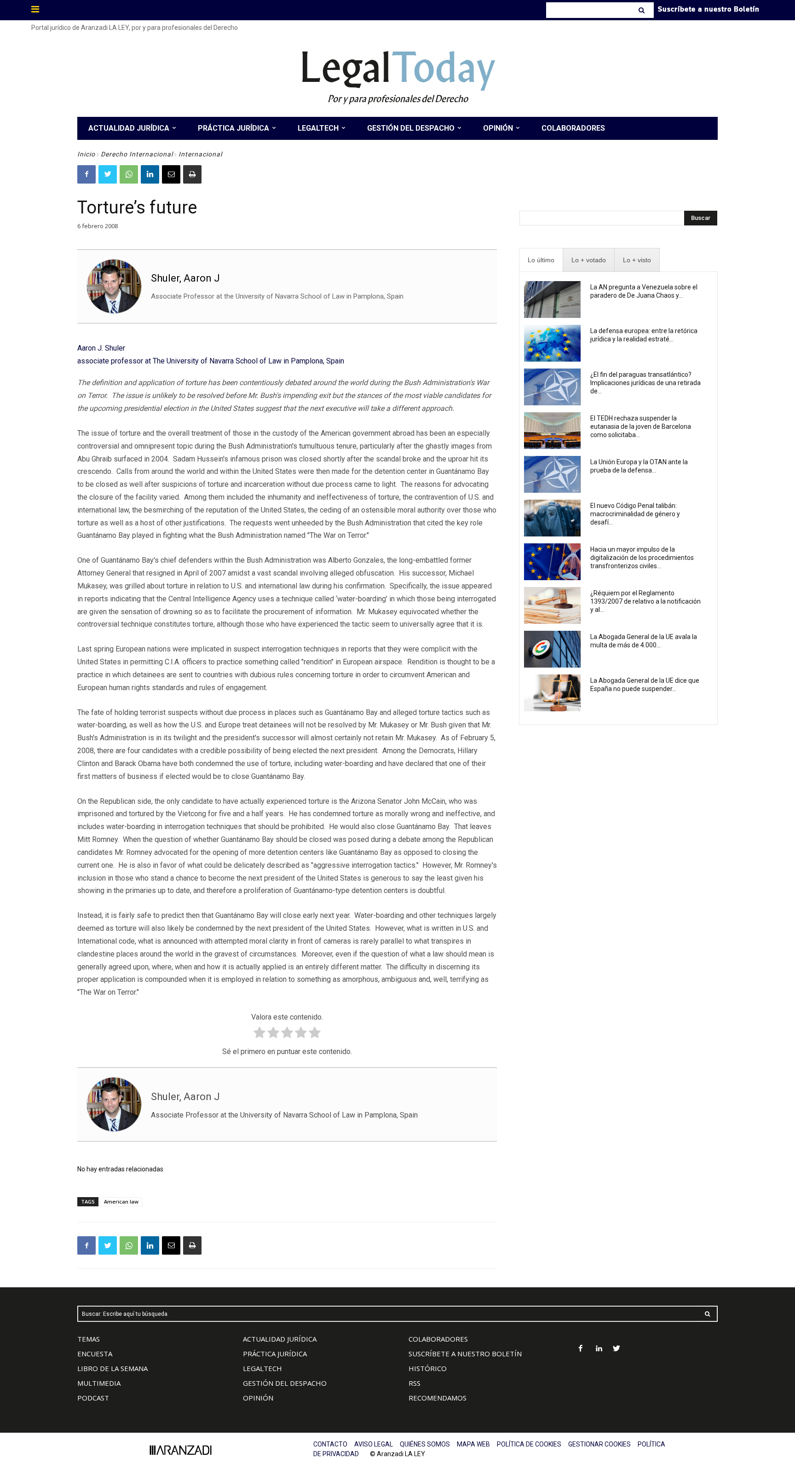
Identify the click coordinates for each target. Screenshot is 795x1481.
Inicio (86, 154)
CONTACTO (330, 1444)
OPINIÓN (258, 1397)
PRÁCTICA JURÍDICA (275, 1353)
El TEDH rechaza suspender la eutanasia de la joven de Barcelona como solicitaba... (640, 426)
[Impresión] (192, 174)
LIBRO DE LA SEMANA (112, 1368)
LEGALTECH (262, 1368)
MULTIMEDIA (99, 1383)
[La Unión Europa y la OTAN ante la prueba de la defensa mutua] (552, 474)
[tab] (541, 260)
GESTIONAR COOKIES (599, 1444)
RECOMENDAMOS (438, 1397)
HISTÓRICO (428, 1368)
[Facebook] (86, 174)
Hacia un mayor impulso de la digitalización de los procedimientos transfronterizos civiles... (642, 558)
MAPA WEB (473, 1444)
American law (121, 1201)
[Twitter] (107, 174)
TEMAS (88, 1338)
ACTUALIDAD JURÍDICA (280, 1338)
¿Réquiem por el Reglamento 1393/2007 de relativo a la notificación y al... (645, 601)
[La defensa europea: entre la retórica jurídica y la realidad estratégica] (552, 343)
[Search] (642, 10)
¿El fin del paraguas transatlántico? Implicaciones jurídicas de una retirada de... (645, 383)
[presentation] (541, 260)
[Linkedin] (150, 174)
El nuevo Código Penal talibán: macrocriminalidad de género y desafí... (635, 514)
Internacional (200, 154)
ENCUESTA (94, 1353)
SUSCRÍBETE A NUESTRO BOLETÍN (465, 1353)
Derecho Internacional (137, 154)
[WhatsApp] (129, 174)
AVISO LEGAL (373, 1444)
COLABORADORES (438, 1338)
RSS (415, 1383)
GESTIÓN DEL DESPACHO (285, 1383)
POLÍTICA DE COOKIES (529, 1444)
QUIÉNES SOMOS (425, 1444)
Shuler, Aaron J (185, 278)
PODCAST (93, 1397)
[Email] (171, 174)
